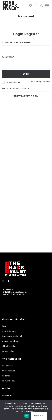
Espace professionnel (12, 336)
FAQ (4, 326)
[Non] (48, 409)
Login (18, 34)
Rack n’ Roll (7, 366)
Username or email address (16, 42)
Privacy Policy (8, 381)
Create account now (26, 96)
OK (26, 416)
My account (7, 395)
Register (31, 34)
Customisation (8, 371)
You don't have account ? (15, 89)
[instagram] (2, 281)
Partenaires (7, 376)
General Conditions (10, 341)
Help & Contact (9, 331)
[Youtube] (8, 281)
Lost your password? (40, 82)
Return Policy (8, 351)
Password (8, 57)
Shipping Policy (9, 346)
